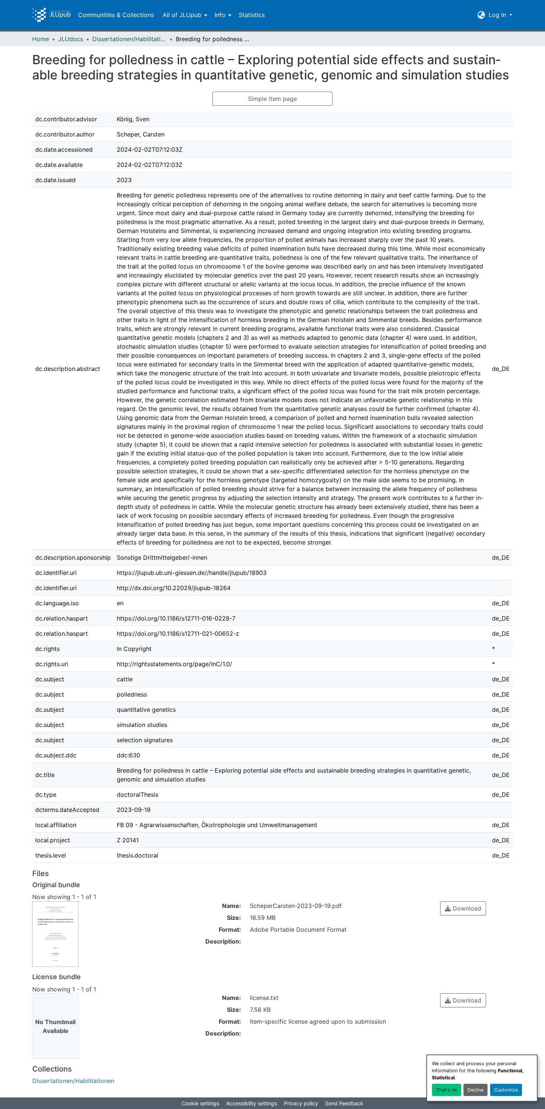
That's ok (446, 1090)
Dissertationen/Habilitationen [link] (129, 39)
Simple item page (272, 98)
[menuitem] (184, 15)
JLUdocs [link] (70, 39)
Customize (506, 1090)
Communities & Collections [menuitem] (116, 15)
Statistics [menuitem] (252, 15)
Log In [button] (498, 15)
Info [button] (220, 15)
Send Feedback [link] (344, 1103)
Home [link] (40, 39)
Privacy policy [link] (301, 1103)
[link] (463, 908)
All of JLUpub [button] (182, 15)
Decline (475, 1090)
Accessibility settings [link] (251, 1103)
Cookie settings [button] (200, 1103)
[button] (51, 14)
